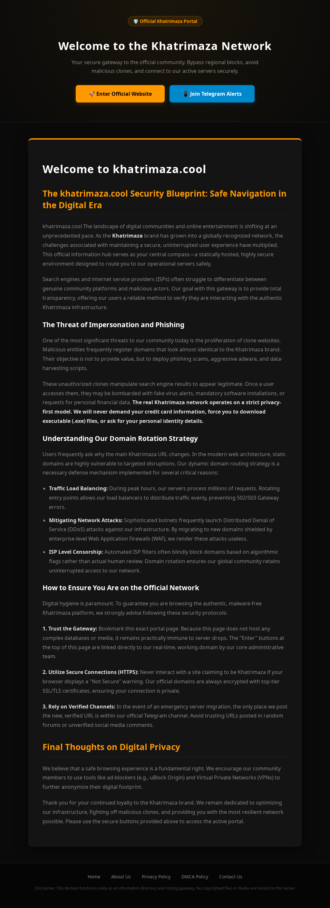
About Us (121, 877)
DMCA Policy (194, 877)
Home (94, 877)
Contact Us (230, 877)
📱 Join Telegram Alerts (212, 93)
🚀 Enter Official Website (120, 93)
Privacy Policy (156, 877)
